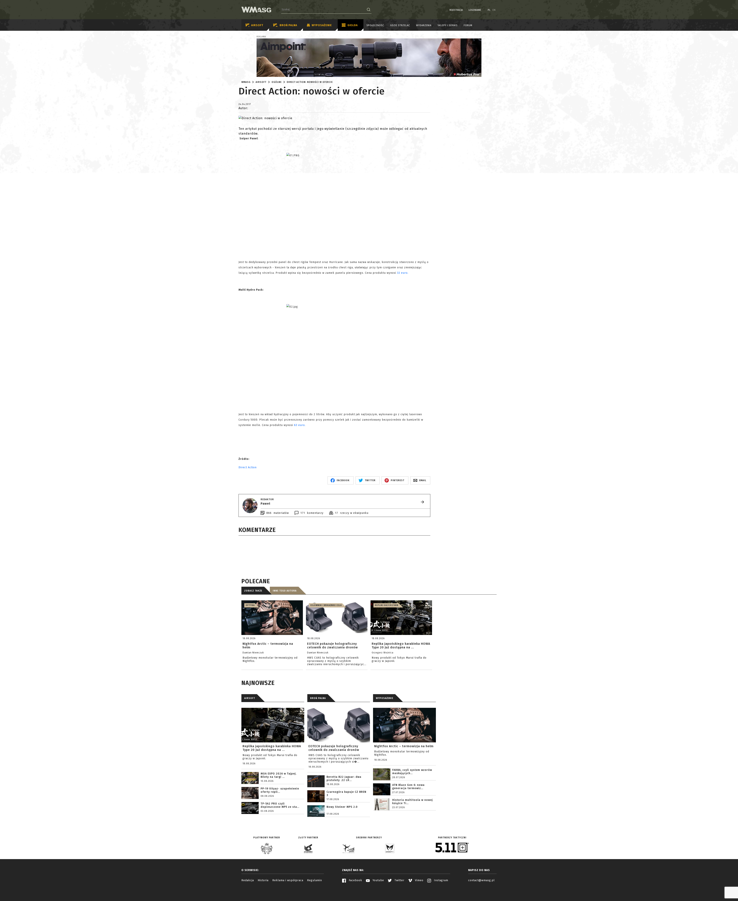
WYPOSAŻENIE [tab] (384, 698)
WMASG (245, 82)
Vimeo (418, 880)
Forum (468, 25)
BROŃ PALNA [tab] (318, 698)
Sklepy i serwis (448, 25)
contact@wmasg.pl (481, 880)
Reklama (261, 37)
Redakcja (247, 880)
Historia (263, 880)
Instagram (440, 880)
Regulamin (314, 880)
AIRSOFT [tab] (249, 698)
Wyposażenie (322, 25)
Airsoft (257, 25)
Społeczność (375, 25)
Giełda (352, 25)
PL (489, 10)
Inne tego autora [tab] (285, 590)
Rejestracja (456, 10)
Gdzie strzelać (400, 25)
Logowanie (475, 10)
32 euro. (402, 273)
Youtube (378, 880)
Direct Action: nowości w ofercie (310, 82)
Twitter (399, 880)
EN (494, 10)
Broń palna (288, 25)
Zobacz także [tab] (253, 590)
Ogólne (277, 82)
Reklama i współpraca (287, 880)
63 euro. (300, 425)
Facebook (355, 880)
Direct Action (248, 467)
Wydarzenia (423, 25)
